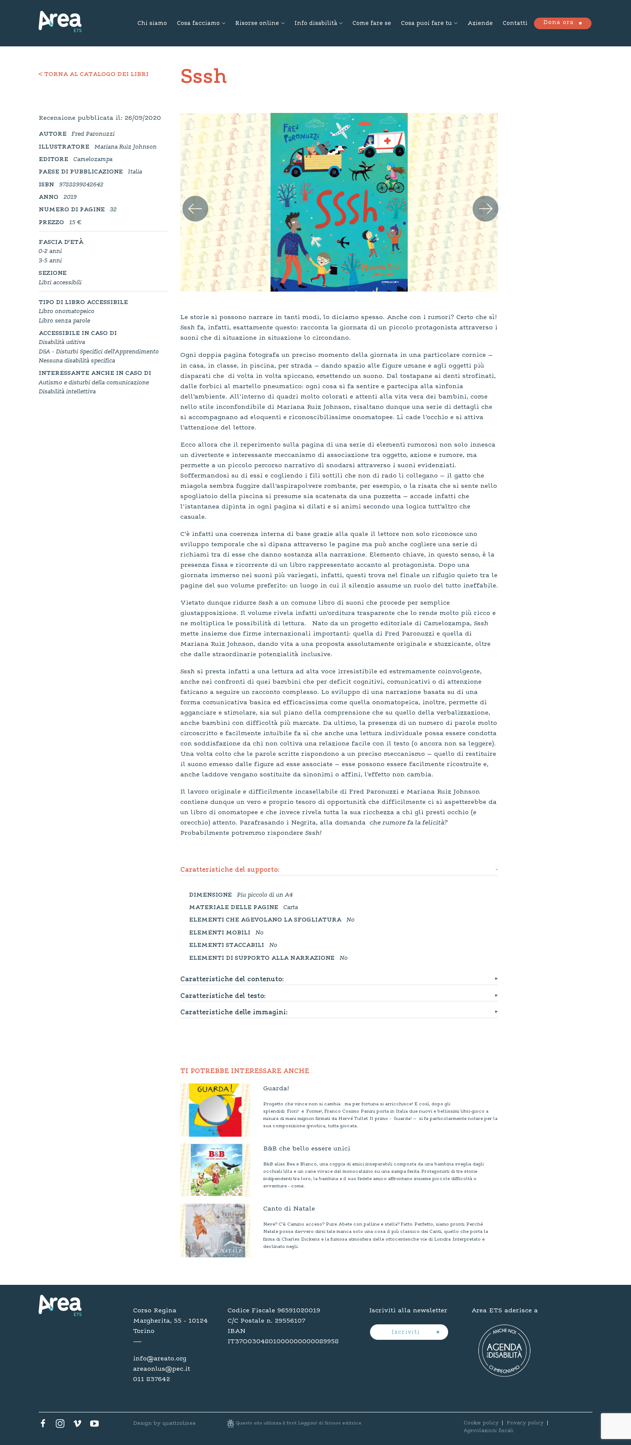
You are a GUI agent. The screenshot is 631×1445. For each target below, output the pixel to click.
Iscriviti (406, 1332)
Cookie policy (481, 1423)
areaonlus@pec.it (161, 1369)
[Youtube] (94, 1425)
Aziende (480, 23)
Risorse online (257, 23)
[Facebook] (43, 1425)
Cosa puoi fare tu (426, 23)
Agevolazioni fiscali (488, 1431)
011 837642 (151, 1379)
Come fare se (371, 23)
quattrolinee (179, 1423)
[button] (189, 199)
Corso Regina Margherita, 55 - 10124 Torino (170, 1321)
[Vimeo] (77, 1425)
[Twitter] (60, 1425)
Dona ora (558, 22)
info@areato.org (159, 1359)
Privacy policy (525, 1423)
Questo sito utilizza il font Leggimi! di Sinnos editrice (298, 1423)
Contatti (515, 23)
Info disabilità (315, 23)
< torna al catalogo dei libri (94, 74)
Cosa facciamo (198, 23)
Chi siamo (152, 23)
